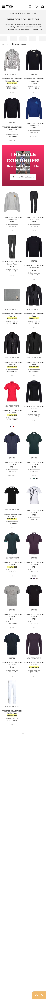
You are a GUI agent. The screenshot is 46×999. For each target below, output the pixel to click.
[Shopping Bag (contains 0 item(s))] (42, 6)
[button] (23, 734)
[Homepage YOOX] (9, 7)
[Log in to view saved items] (36, 6)
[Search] (30, 6)
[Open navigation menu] (3, 6)
